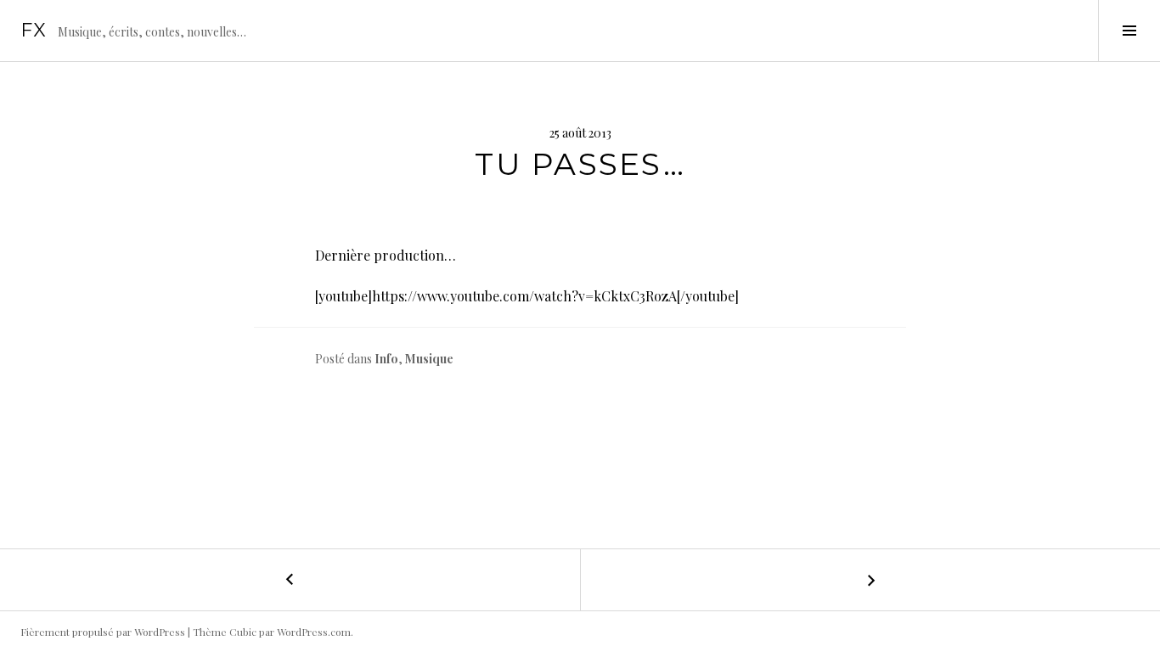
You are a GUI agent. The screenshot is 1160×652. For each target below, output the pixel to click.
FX (34, 30)
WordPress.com (314, 631)
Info (386, 359)
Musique (429, 359)
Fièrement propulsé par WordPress (102, 631)
